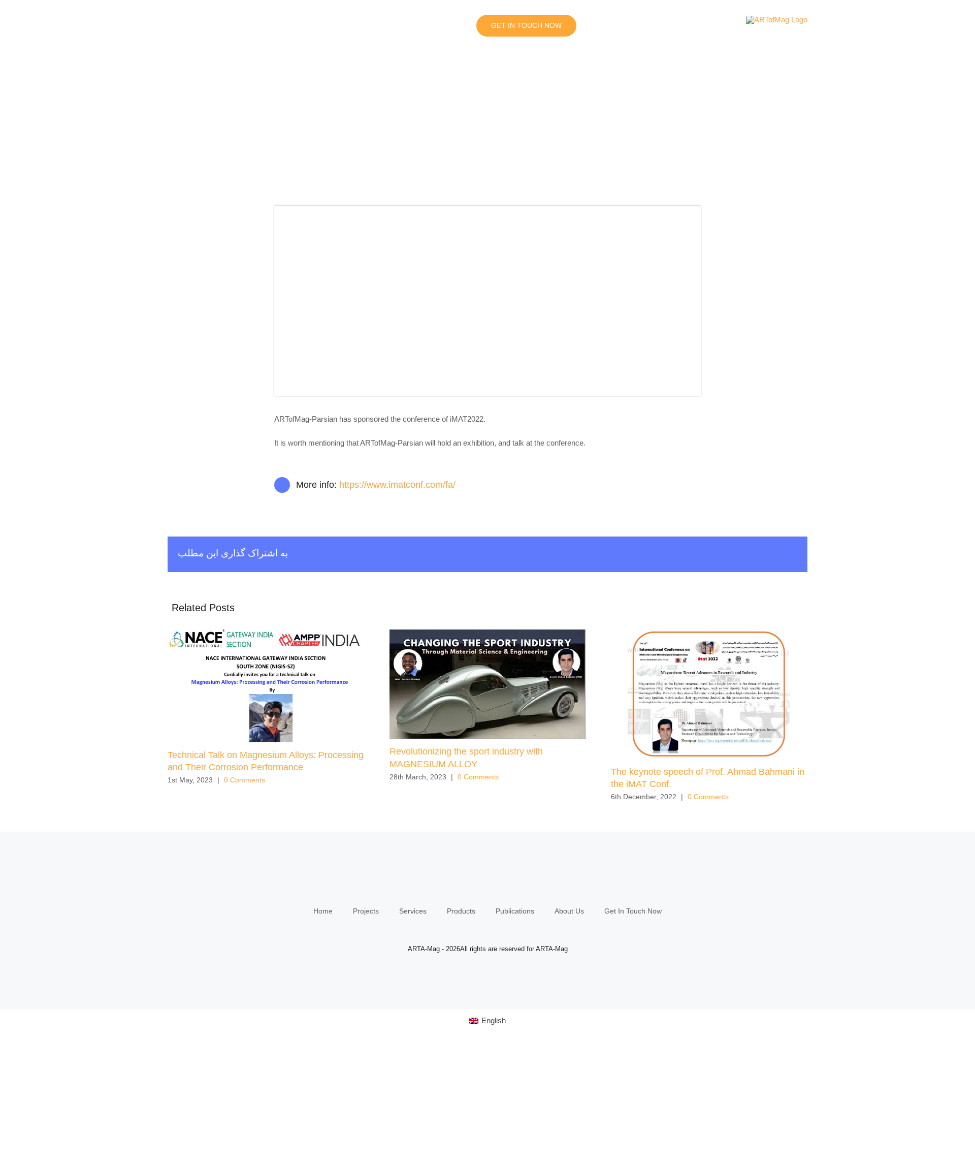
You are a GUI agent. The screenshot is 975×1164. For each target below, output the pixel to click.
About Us (569, 911)
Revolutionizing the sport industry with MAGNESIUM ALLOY (487, 684)
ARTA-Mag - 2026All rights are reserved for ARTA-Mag (488, 949)
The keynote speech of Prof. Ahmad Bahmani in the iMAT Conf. (709, 694)
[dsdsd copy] (487, 209)
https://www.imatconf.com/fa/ (397, 485)
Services (413, 911)
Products (461, 911)
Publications (515, 911)
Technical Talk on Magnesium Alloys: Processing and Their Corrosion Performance (265, 686)
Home (323, 911)
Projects (366, 911)
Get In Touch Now (633, 911)
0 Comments (244, 780)
